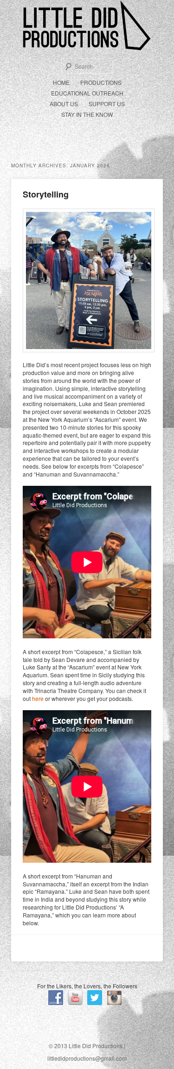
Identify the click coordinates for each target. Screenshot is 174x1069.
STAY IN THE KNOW (87, 114)
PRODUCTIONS (101, 82)
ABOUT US (64, 104)
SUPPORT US (107, 104)
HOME (61, 82)
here (38, 698)
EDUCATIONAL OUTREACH (87, 93)
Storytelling (46, 194)
